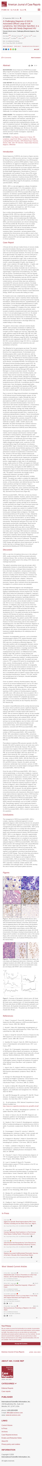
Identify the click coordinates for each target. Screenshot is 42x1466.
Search (22, 10)
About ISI (5, 1441)
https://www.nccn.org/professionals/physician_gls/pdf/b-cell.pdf (20, 1106)
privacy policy (17, 1339)
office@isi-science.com (15, 1413)
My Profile (14, 10)
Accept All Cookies (21, 1343)
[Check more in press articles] (36, 1261)
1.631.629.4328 (12, 1410)
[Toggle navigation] (39, 10)
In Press (4, 1428)
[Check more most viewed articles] (36, 1318)
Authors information (7, 46)
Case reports (6, 1391)
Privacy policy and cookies (11, 1444)
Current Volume (7, 1425)
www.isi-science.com (13, 1415)
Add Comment (36, 57)
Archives (5, 1431)
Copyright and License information (30, 46)
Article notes (17, 46)
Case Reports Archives (9, 1435)
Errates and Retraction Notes (12, 1438)
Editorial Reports (7, 1388)
